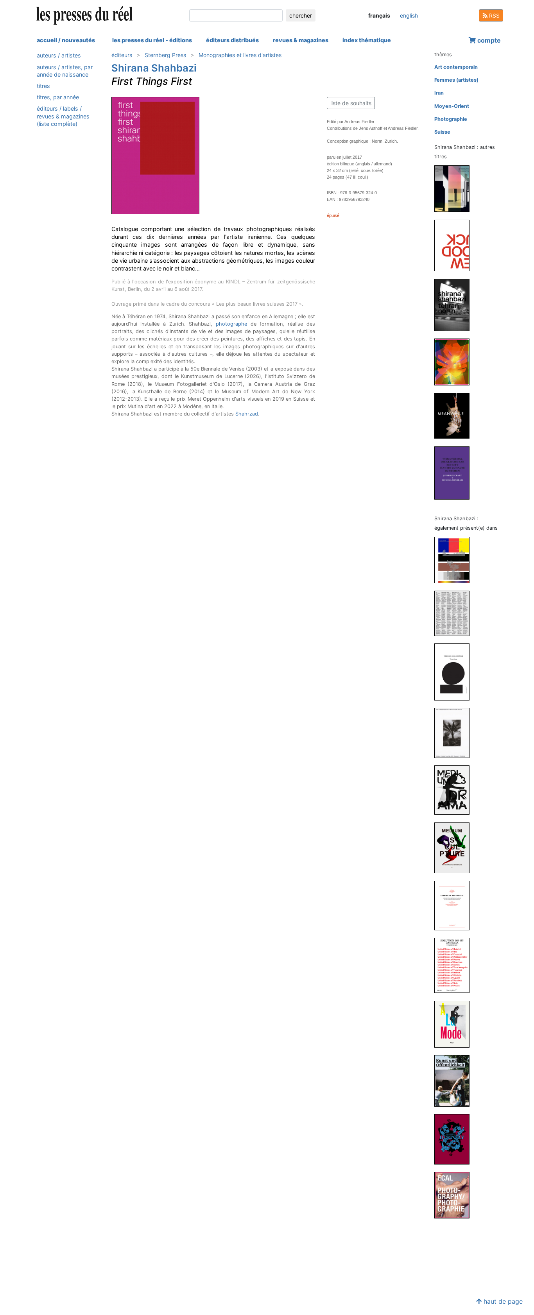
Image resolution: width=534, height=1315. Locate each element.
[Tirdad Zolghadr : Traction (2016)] (455, 672)
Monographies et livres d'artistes (240, 55)
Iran (439, 93)
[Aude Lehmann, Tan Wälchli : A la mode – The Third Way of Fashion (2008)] (455, 1024)
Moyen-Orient (451, 106)
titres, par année (58, 97)
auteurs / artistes (59, 55)
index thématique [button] (366, 40)
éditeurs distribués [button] (232, 40)
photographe (231, 324)
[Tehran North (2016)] (455, 304)
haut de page (502, 1301)
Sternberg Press (165, 55)
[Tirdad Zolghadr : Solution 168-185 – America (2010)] (455, 965)
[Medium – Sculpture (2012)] (455, 847)
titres (43, 85)
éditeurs (121, 55)
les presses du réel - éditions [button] (152, 40)
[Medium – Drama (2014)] (455, 790)
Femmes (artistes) (456, 80)
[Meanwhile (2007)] (455, 415)
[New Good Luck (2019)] (455, 245)
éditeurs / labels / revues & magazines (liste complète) (63, 116)
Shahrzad (246, 414)
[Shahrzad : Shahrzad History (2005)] (455, 1139)
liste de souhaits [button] (350, 103)
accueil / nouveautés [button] (66, 40)
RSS (493, 15)
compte (488, 40)
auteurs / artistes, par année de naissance (65, 70)
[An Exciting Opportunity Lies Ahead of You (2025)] (455, 188)
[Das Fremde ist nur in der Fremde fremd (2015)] (455, 732)
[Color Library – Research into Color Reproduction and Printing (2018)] (455, 560)
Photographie (450, 119)
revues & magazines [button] (300, 40)
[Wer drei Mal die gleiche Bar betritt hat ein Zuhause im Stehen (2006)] (455, 472)
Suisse (442, 132)
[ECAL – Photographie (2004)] (455, 1195)
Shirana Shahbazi (154, 68)
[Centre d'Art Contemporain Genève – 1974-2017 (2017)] (455, 613)
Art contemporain (456, 67)
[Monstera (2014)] (455, 361)
